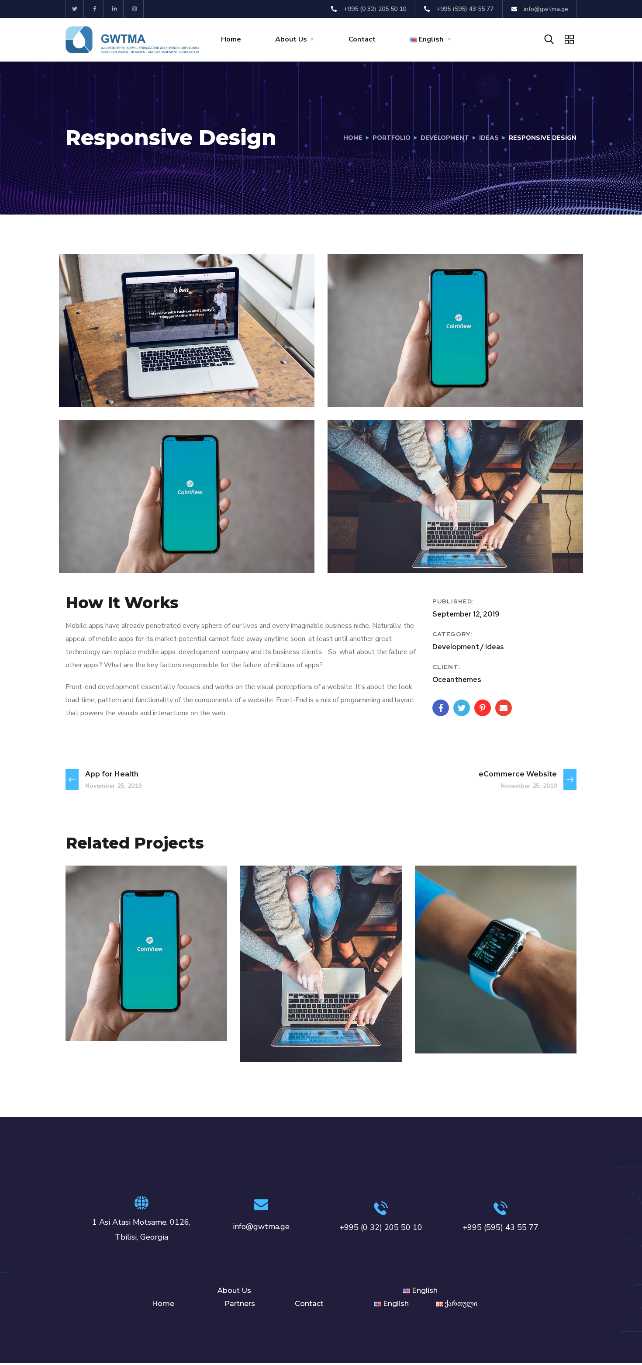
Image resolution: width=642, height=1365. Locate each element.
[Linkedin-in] (115, 9)
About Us (291, 39)
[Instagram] (135, 9)
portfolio (392, 138)
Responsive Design (485, 1019)
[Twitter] (75, 9)
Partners (239, 1303)
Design (270, 1043)
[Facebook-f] (95, 9)
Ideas (489, 138)
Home (231, 39)
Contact (362, 39)
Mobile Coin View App (144, 1006)
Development (445, 138)
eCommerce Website (317, 1028)
